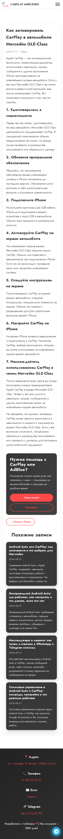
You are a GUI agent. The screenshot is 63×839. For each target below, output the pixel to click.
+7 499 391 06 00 (31, 780)
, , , (31, 763)
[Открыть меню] (58, 4)
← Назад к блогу (20, 521)
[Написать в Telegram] (56, 831)
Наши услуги (31, 497)
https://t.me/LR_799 (31, 813)
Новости (31, 796)
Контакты (31, 507)
